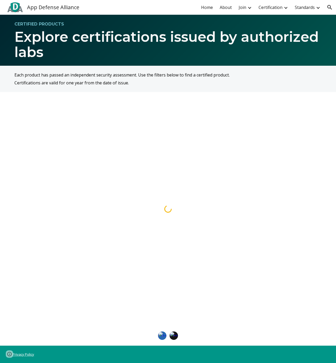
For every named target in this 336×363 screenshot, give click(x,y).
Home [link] (207, 7)
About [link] (226, 7)
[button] (329, 7)
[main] (167, 40)
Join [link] (242, 7)
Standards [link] (305, 7)
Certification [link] (270, 7)
